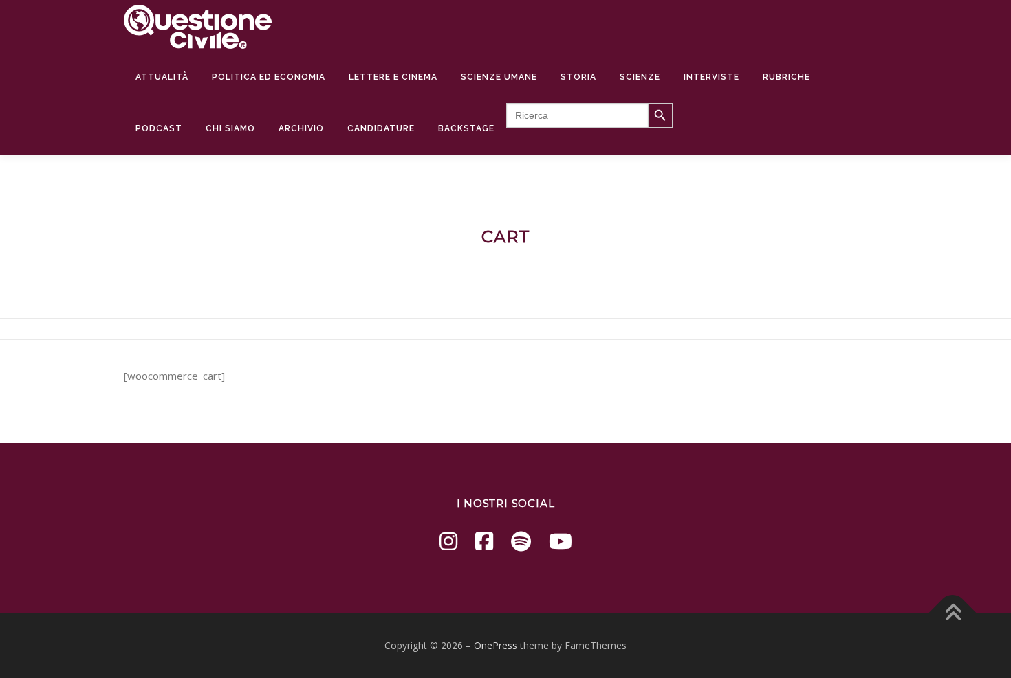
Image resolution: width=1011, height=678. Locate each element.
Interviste (711, 77)
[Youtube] (560, 541)
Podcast (158, 128)
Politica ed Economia (268, 77)
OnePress (495, 645)
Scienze (640, 77)
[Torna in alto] (952, 613)
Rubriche (786, 77)
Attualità (161, 77)
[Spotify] (521, 541)
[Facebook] (484, 541)
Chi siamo (230, 128)
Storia (578, 77)
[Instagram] (448, 541)
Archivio (301, 128)
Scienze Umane (499, 77)
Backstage (466, 128)
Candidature (381, 128)
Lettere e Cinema (393, 77)
